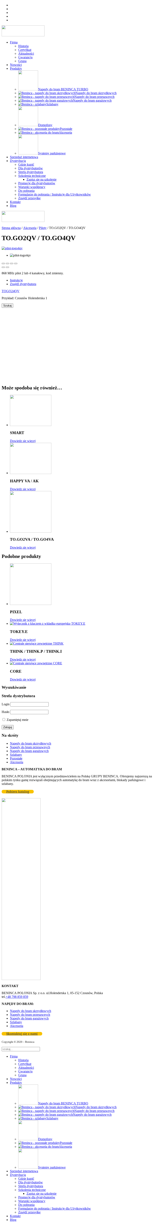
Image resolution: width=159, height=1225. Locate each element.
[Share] (7, 263)
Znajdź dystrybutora (23, 284)
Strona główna (11, 228)
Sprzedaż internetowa (24, 157)
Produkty (16, 68)
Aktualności (26, 53)
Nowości (16, 64)
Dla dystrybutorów (30, 168)
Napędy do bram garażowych (29, 751)
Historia (23, 46)
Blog (13, 205)
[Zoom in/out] (15, 263)
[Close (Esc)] (3, 263)
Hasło (5, 712)
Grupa (22, 61)
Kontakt (15, 202)
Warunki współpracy (31, 187)
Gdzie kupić (26, 164)
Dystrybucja (18, 161)
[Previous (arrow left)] (3, 267)
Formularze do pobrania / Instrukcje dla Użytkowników (54, 194)
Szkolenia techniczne (32, 175)
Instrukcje (16, 280)
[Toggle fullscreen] (11, 263)
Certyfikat (24, 50)
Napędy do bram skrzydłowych (30, 743)
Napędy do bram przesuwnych (30, 747)
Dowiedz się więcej (23, 441)
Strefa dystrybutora (30, 172)
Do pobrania (26, 190)
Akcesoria (29, 228)
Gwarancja (25, 57)
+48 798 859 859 (17, 996)
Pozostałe (16, 758)
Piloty (43, 228)
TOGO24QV (10, 291)
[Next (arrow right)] (7, 267)
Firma (14, 42)
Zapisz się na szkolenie (41, 179)
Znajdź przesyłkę (29, 198)
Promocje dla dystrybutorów (36, 183)
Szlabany (16, 754)
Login (6, 704)
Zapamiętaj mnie (17, 719)
